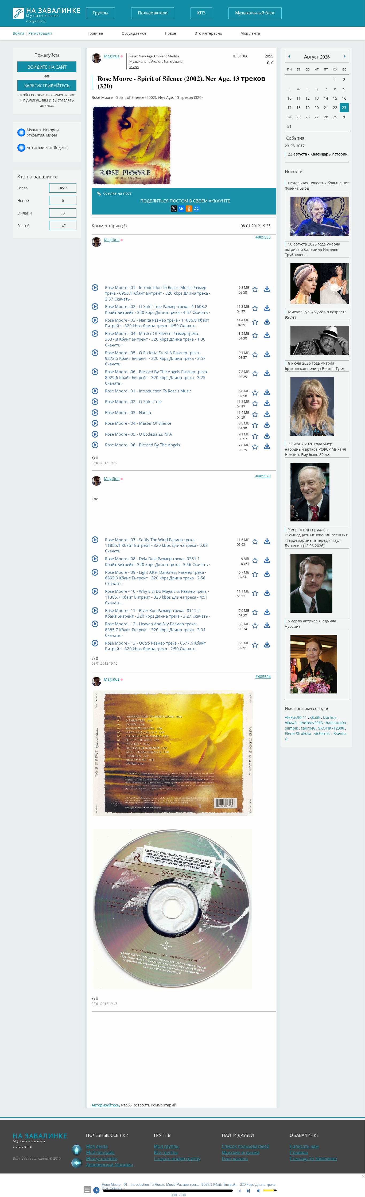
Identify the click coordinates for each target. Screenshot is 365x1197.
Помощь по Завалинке (313, 1158)
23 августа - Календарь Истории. (318, 154)
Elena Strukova (298, 733)
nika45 (291, 722)
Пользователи (153, 13)
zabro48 (308, 728)
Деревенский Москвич (109, 1165)
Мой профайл (100, 1152)
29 (335, 116)
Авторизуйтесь (105, 1105)
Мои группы (166, 1146)
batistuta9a (336, 722)
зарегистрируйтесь (46, 85)
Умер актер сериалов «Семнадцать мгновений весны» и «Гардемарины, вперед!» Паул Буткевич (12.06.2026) (316, 537)
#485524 (263, 676)
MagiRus (111, 56)
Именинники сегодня (307, 708)
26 (307, 116)
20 (316, 107)
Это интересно (208, 32)
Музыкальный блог (255, 13)
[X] (174, 208)
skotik (315, 717)
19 (307, 107)
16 (344, 98)
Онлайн (24, 213)
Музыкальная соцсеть (53, 13)
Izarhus (329, 717)
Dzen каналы (235, 1158)
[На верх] (76, 1150)
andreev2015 (311, 722)
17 (289, 107)
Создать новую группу (177, 1158)
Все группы (165, 1152)
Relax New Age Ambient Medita (154, 56)
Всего (22, 187)
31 (289, 126)
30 (344, 116)
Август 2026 (317, 56)
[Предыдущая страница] (76, 1162)
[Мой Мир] (196, 208)
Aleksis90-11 (296, 717)
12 (307, 98)
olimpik (291, 728)
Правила (299, 1152)
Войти (18, 33)
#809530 (263, 237)
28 (326, 116)
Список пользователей (245, 1146)
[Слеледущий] (289, 56)
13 (316, 98)
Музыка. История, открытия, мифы (43, 132)
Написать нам (304, 1146)
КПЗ (201, 13)
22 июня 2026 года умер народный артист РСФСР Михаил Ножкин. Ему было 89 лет (315, 449)
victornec (322, 733)
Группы (100, 13)
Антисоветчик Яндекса (48, 147)
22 (335, 107)
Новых (23, 200)
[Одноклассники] (189, 208)
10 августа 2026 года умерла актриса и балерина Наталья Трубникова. (312, 249)
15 (335, 98)
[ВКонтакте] (181, 208)
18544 (63, 187)
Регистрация (40, 33)
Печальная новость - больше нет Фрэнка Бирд (317, 185)
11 (298, 98)
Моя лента (250, 32)
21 (326, 107)
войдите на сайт (47, 67)
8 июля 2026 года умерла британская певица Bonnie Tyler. (315, 366)
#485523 (263, 475)
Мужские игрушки (240, 1152)
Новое (170, 32)
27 (316, 116)
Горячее (95, 32)
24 (289, 116)
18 (298, 107)
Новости (293, 171)
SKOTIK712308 (331, 728)
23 (344, 107)
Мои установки (101, 1158)
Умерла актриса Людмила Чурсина (310, 623)
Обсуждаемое (134, 32)
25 (298, 116)
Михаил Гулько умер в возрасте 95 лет (316, 314)
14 (326, 98)
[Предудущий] (344, 56)
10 (63, 213)
